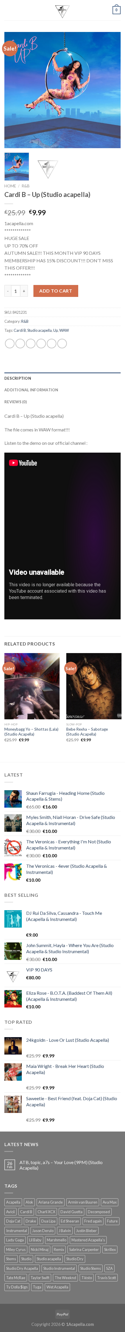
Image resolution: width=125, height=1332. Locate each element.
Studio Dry (74, 1258)
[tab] (62, 378)
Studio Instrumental (59, 1268)
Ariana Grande (50, 1202)
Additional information (31, 390)
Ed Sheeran (70, 1221)
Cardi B (20, 330)
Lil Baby (35, 1240)
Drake (31, 1221)
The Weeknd (65, 1277)
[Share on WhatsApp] (10, 343)
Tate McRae (15, 1277)
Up (55, 330)
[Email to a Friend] (41, 343)
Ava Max (110, 1202)
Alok (29, 1202)
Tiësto (86, 1277)
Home (10, 186)
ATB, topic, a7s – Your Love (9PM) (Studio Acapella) (61, 1164)
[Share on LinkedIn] (62, 343)
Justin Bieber (86, 1230)
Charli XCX (46, 1211)
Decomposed (99, 1211)
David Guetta (71, 1211)
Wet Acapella (57, 1287)
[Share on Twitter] (30, 343)
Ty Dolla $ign (17, 1287)
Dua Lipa (48, 1221)
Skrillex (110, 1249)
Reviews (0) (15, 401)
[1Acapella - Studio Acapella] (62, 10)
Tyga (37, 1287)
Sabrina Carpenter (84, 1249)
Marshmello (56, 1240)
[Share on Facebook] (20, 343)
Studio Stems (90, 1268)
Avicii (10, 1211)
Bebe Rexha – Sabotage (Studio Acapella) (87, 732)
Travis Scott (106, 1277)
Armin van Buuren (82, 1202)
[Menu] (7, 10)
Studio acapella (39, 330)
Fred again (93, 1221)
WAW (64, 330)
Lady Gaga (15, 1240)
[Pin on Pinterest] (51, 343)
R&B (26, 186)
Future (112, 1221)
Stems (11, 1258)
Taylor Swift (40, 1277)
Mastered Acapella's (88, 1240)
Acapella (13, 1202)
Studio (26, 1258)
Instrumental (16, 1230)
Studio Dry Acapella (22, 1268)
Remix (59, 1249)
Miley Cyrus (16, 1249)
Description (17, 378)
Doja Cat (13, 1221)
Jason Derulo (42, 1230)
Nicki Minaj (40, 1249)
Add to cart (55, 290)
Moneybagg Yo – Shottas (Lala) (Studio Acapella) (31, 732)
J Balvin (65, 1230)
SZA (109, 1268)
